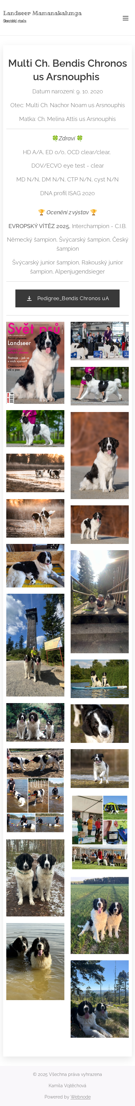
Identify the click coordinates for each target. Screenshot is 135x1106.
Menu (125, 18)
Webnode (81, 1096)
